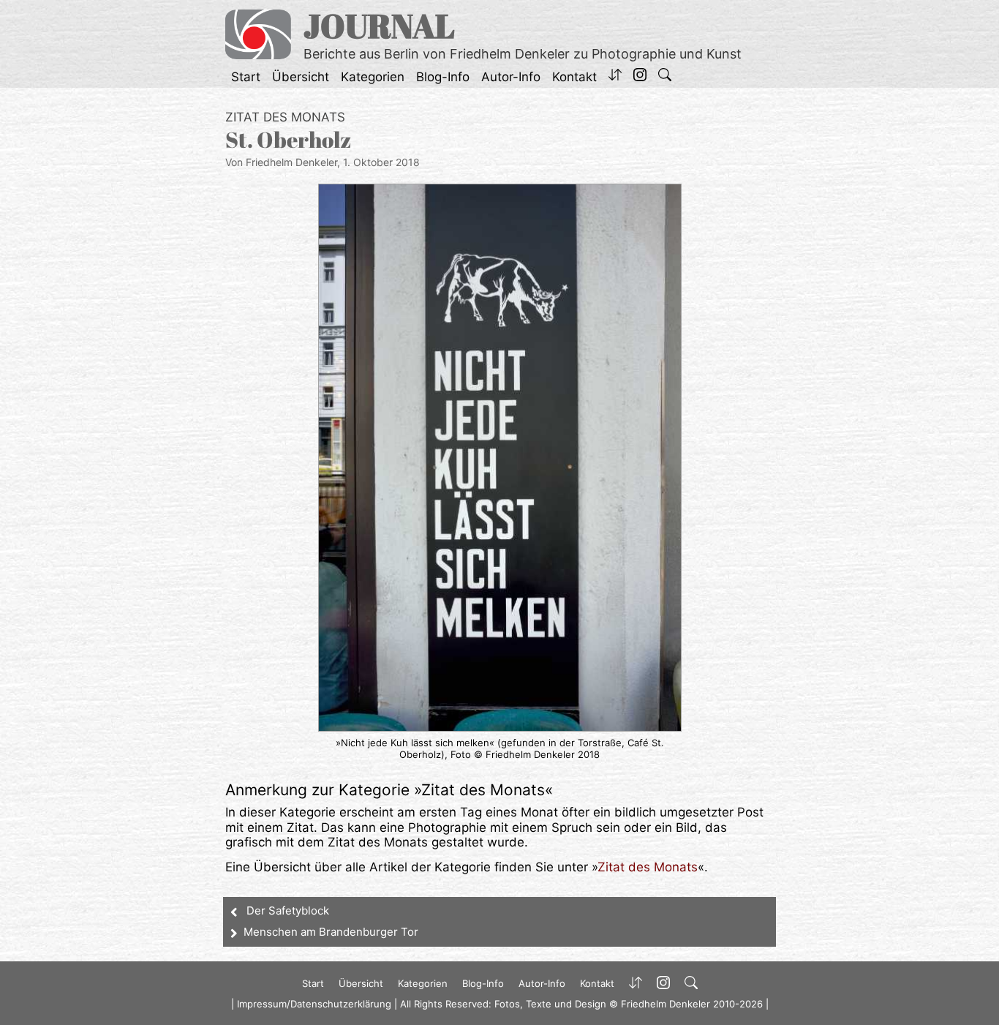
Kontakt (574, 77)
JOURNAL (379, 25)
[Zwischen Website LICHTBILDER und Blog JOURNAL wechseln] (615, 77)
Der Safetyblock (287, 910)
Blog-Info (443, 77)
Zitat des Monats (285, 117)
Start (245, 77)
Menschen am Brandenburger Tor (331, 932)
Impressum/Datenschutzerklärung (314, 1004)
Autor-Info (510, 77)
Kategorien (372, 77)
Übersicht (300, 77)
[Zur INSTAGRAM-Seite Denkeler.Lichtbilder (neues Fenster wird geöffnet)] (639, 77)
